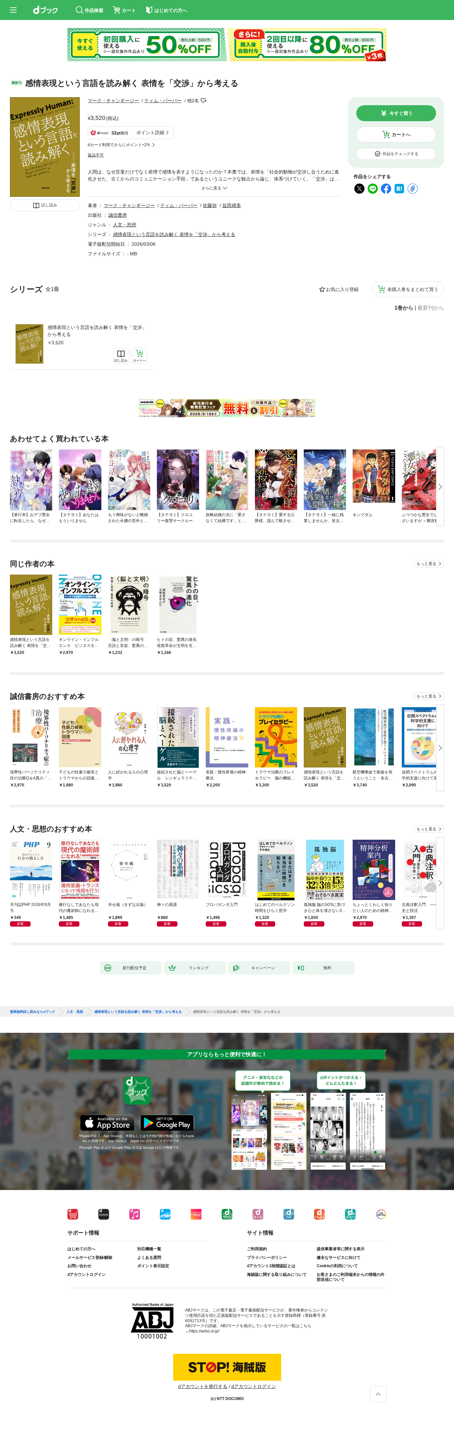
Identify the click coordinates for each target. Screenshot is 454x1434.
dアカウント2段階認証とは (271, 1266)
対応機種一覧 (149, 1249)
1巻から (404, 308)
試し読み (49, 205)
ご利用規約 (257, 1249)
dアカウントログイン (86, 1274)
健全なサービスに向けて (339, 1257)
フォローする (203, 100)
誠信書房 (117, 215)
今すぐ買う (401, 113)
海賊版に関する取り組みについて (277, 1274)
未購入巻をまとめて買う (412, 289)
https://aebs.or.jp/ (204, 1331)
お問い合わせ (79, 1266)
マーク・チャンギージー (113, 100)
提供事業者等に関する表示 (341, 1249)
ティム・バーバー (162, 100)
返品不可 (96, 155)
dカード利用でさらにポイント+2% (119, 145)
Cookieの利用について (337, 1266)
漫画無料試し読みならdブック (32, 1011)
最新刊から (430, 308)
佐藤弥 (210, 205)
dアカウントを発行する (202, 1386)
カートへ (401, 134)
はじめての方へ (81, 1249)
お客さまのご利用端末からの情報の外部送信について (351, 1277)
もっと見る (426, 563)
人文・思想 (124, 224)
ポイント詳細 (150, 132)
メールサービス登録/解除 (89, 1257)
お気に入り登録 (342, 289)
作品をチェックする (400, 153)
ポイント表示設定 (153, 1266)
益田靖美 (231, 205)
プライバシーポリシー (267, 1257)
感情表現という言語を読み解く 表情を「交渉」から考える (97, 331)
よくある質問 (149, 1257)
